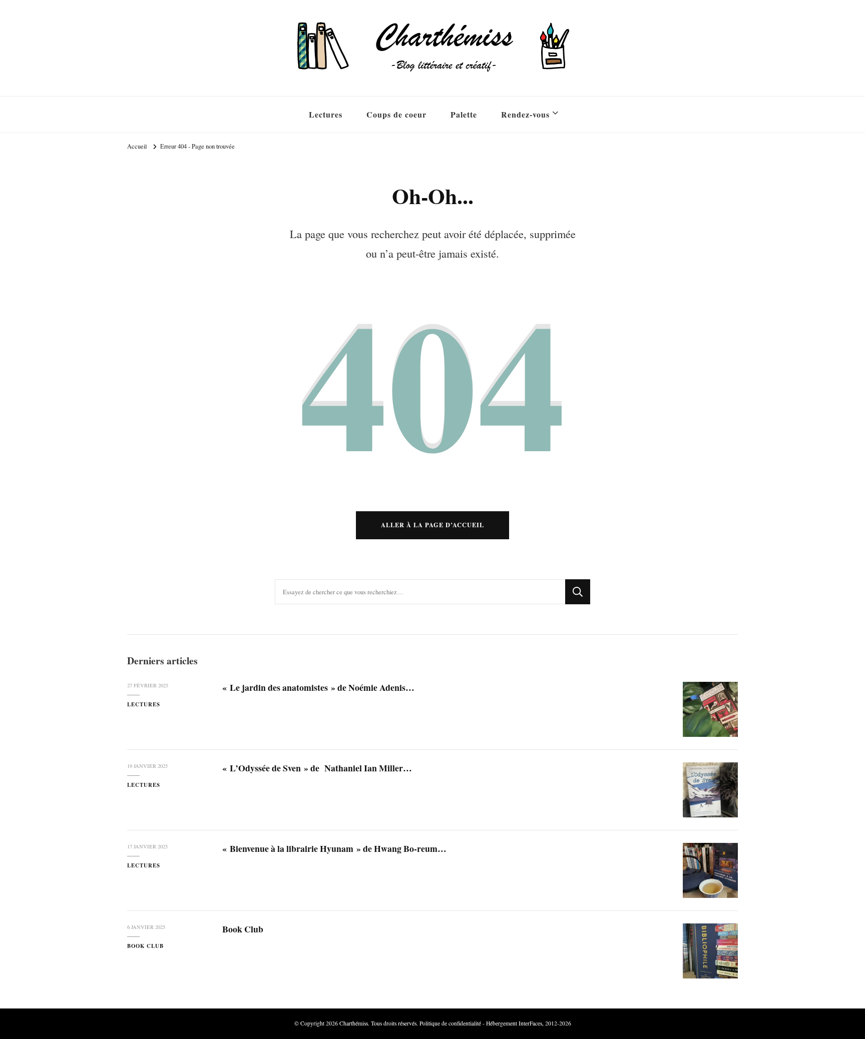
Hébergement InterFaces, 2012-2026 (528, 1023)
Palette (464, 114)
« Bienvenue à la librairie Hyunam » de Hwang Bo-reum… (334, 848)
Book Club (145, 946)
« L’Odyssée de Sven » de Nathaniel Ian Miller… (317, 767)
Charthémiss (353, 1023)
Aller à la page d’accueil (432, 524)
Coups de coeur (396, 114)
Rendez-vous (525, 114)
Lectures (325, 114)
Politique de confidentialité (450, 1023)
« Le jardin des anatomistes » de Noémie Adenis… (318, 687)
